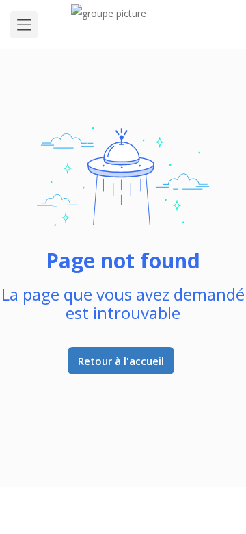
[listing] (123, 24)
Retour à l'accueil (121, 361)
